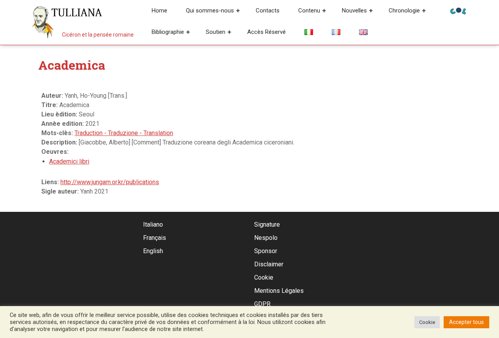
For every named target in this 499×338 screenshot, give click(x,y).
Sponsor (265, 251)
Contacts (268, 10)
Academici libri (69, 161)
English (153, 251)
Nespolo (266, 237)
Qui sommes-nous (210, 10)
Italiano (153, 224)
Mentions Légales (279, 290)
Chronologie (404, 10)
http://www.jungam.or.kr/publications (109, 182)
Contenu (309, 10)
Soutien (215, 31)
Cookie (263, 277)
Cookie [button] (427, 322)
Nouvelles (354, 10)
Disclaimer (268, 264)
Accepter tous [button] (466, 322)
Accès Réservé (266, 31)
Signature (267, 224)
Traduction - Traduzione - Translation (123, 133)
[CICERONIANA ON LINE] (458, 10)
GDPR (262, 304)
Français (154, 237)
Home (159, 10)
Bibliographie (168, 31)
